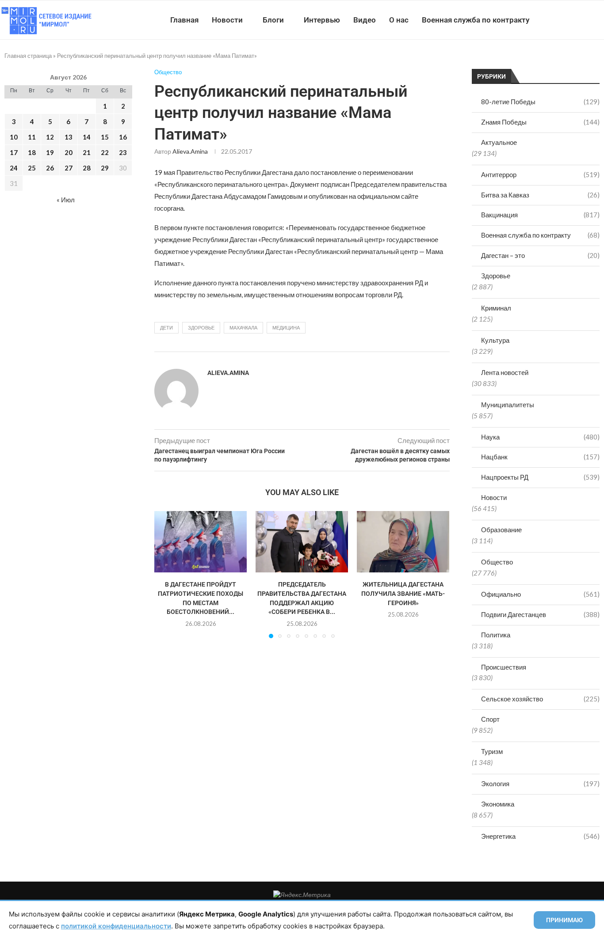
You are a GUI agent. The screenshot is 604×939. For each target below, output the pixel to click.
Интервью (322, 19)
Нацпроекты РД (540, 477)
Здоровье (495, 276)
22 (105, 152)
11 (32, 137)
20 (69, 152)
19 (50, 152)
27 (69, 168)
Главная (184, 19)
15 (105, 137)
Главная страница (28, 55)
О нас (399, 19)
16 (123, 137)
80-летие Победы (540, 102)
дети (166, 327)
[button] (166, 574)
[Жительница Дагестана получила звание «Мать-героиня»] (403, 541)
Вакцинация (540, 215)
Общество (497, 562)
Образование (501, 530)
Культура (495, 340)
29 (105, 168)
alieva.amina (190, 151)
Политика (495, 635)
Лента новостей (504, 372)
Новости (227, 19)
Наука (540, 437)
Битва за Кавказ (540, 195)
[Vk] (567, 19)
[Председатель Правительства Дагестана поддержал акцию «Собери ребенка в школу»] (302, 541)
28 (87, 168)
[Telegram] (576, 19)
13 (69, 137)
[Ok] (586, 19)
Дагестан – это (540, 255)
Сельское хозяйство (540, 699)
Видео (364, 19)
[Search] (599, 19)
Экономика (497, 804)
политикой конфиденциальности (116, 926)
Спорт (490, 719)
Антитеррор (540, 174)
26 (50, 168)
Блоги (273, 19)
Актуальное (499, 142)
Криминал (496, 308)
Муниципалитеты (507, 405)
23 (123, 152)
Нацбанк (540, 457)
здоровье (201, 327)
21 (87, 152)
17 (14, 152)
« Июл (66, 200)
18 (32, 152)
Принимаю (564, 920)
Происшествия (503, 667)
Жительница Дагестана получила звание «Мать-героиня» (403, 593)
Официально (540, 594)
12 (50, 137)
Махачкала (243, 327)
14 (87, 137)
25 (32, 168)
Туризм (492, 751)
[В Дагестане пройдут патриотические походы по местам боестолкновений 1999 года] (200, 541)
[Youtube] (558, 19)
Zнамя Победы (540, 122)
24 (14, 168)
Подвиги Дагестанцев (540, 614)
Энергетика (540, 836)
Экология (540, 784)
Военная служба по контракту (475, 19)
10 (14, 137)
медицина (286, 327)
